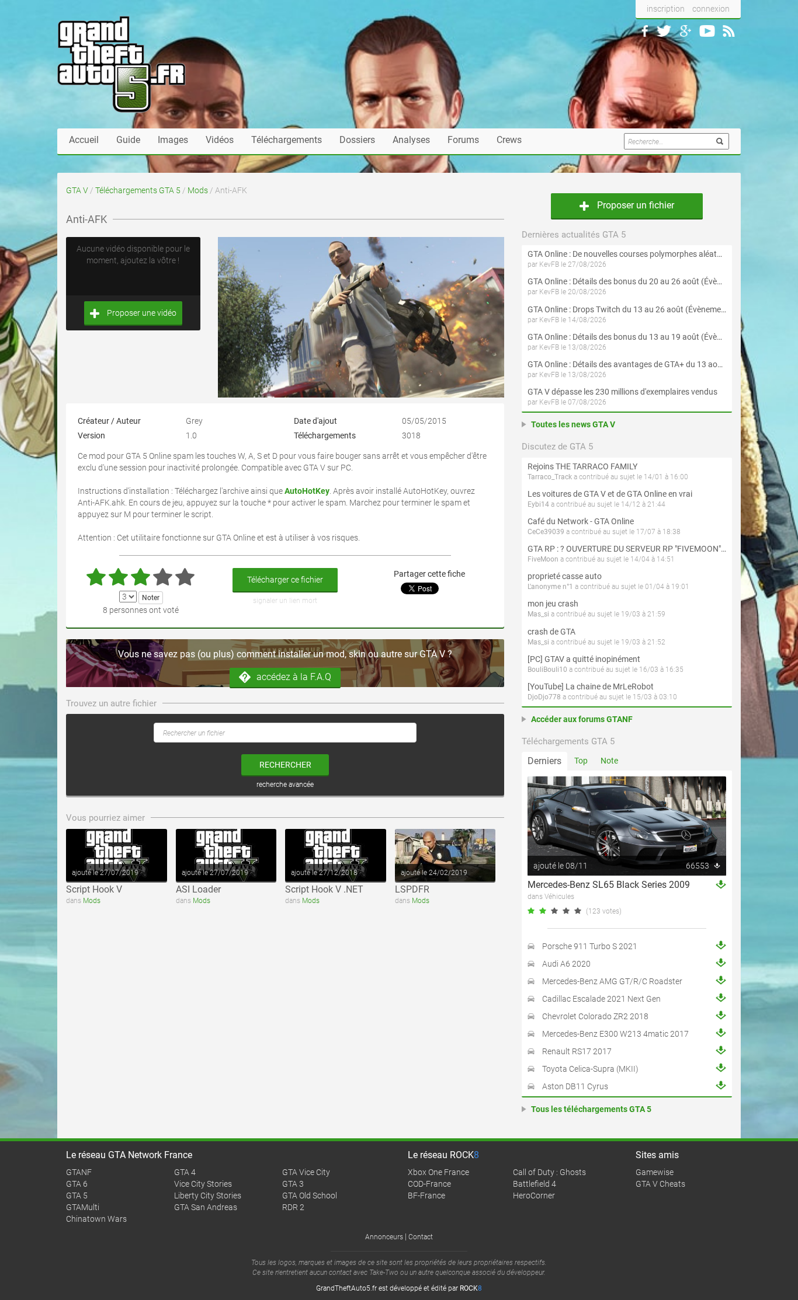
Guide (128, 139)
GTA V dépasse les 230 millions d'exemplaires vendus (622, 391)
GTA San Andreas (205, 1207)
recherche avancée (285, 784)
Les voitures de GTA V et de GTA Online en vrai (610, 494)
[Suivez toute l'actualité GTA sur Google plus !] (685, 31)
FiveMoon (543, 559)
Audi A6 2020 (566, 963)
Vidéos (220, 139)
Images (173, 139)
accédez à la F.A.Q (293, 676)
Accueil (84, 139)
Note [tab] (609, 760)
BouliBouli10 (547, 669)
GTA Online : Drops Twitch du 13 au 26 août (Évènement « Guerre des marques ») (627, 309)
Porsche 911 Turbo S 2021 (589, 946)
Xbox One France (438, 1172)
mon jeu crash (553, 603)
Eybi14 (538, 504)
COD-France (429, 1184)
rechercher (285, 764)
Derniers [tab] (544, 760)
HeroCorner (534, 1195)
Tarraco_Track (550, 477)
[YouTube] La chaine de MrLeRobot (591, 686)
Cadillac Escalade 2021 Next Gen (601, 998)
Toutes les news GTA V (573, 424)
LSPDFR (412, 889)
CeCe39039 (546, 532)
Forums (463, 139)
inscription (666, 8)
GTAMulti (82, 1207)
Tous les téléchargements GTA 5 (591, 1109)
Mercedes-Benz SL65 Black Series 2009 (609, 884)
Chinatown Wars (96, 1219)
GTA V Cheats (660, 1184)
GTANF (79, 1172)
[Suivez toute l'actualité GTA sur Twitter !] (664, 31)
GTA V (77, 190)
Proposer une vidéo (140, 313)
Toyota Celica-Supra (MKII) (590, 1069)
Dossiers (357, 139)
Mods (198, 190)
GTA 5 (77, 1195)
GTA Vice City (306, 1172)
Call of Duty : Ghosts (549, 1172)
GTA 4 (185, 1172)
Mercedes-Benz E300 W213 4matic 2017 (615, 1033)
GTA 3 (293, 1184)
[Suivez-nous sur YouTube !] (707, 31)
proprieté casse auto (565, 576)
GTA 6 (77, 1184)
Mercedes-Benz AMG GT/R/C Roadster (612, 981)
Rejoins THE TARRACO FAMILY (582, 466)
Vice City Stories (203, 1184)
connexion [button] (711, 8)
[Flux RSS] (729, 31)
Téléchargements (286, 139)
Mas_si (538, 614)
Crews (509, 139)
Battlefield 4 (534, 1184)
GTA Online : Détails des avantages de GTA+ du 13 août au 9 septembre (627, 364)
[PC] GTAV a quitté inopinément (584, 659)
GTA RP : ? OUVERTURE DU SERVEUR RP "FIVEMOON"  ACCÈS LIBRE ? (627, 548)
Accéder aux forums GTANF (582, 719)
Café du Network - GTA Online (581, 521)
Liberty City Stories (207, 1195)
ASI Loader (198, 889)
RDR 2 (293, 1207)
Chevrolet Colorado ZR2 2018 (595, 1016)
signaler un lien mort (285, 601)
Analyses (411, 139)
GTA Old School (309, 1195)
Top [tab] (581, 760)
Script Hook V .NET (324, 889)
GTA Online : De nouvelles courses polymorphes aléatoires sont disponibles (627, 254)
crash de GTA (551, 631)
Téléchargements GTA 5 (138, 190)
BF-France (426, 1195)
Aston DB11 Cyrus (575, 1086)
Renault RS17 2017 (577, 1051)
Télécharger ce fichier (285, 579)
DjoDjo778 (544, 697)
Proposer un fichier (634, 205)
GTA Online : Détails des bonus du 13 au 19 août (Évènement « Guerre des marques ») (627, 336)
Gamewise (655, 1172)
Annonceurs (384, 1237)
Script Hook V (94, 889)
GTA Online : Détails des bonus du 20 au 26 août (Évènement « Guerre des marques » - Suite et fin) (627, 281)
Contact (420, 1237)
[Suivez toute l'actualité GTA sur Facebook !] (644, 31)
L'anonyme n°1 (550, 587)
